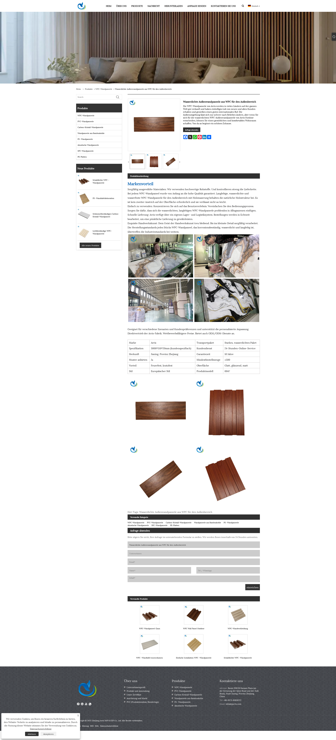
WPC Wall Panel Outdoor (193, 628)
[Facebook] (78, 704)
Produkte (89, 88)
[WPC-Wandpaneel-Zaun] (150, 614)
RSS (92, 725)
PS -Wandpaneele (85, 139)
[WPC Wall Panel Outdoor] (194, 614)
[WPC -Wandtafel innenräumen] (150, 643)
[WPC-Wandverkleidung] (238, 614)
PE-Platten (82, 156)
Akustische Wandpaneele (88, 144)
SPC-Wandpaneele (86, 150)
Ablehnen (32, 734)
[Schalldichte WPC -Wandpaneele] (238, 643)
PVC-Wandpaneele (86, 121)
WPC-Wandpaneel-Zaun (149, 628)
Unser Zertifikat (134, 694)
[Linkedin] (82, 704)
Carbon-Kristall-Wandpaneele (90, 127)
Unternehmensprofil (136, 687)
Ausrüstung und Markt (137, 698)
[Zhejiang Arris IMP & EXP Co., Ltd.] (81, 5)
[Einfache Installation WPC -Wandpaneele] (194, 643)
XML (97, 725)
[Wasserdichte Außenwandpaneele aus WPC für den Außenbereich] (137, 161)
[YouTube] (86, 704)
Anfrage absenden (191, 130)
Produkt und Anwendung (138, 690)
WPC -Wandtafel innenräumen (149, 657)
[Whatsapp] (90, 704)
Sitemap (85, 725)
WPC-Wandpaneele (103, 88)
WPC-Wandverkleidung (238, 628)
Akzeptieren (48, 734)
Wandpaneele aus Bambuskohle (91, 133)
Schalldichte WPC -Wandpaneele (238, 657)
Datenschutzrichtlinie (109, 725)
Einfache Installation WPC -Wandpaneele (193, 657)
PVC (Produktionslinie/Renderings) (143, 701)
